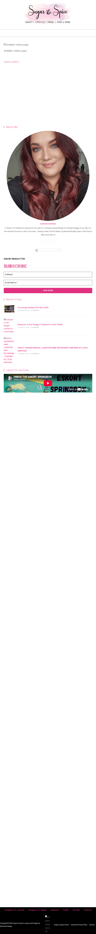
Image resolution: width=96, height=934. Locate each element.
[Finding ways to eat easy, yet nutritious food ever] (23, 455)
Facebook (54, 910)
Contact (92, 925)
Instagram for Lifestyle (14, 910)
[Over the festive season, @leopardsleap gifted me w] (23, 643)
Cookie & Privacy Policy (79, 925)
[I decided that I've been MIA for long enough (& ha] (23, 831)
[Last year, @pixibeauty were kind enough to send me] (72, 452)
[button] (48, 33)
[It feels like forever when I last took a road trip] (72, 766)
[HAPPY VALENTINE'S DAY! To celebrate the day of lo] (23, 548)
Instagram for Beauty (37, 910)
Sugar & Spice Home (61, 925)
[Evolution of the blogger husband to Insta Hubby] (9, 325)
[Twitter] (18, 3)
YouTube (76, 910)
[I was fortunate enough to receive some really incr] (72, 680)
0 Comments (35, 310)
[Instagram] (4, 3)
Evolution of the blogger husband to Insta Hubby (40, 324)
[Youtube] (9, 7)
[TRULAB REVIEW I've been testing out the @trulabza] (72, 555)
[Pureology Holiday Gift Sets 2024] (9, 308)
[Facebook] (13, 3)
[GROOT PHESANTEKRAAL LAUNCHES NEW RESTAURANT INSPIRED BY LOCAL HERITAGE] (9, 350)
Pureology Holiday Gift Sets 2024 (33, 307)
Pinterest (88, 910)
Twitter (66, 910)
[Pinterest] (13, 7)
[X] (50, 241)
